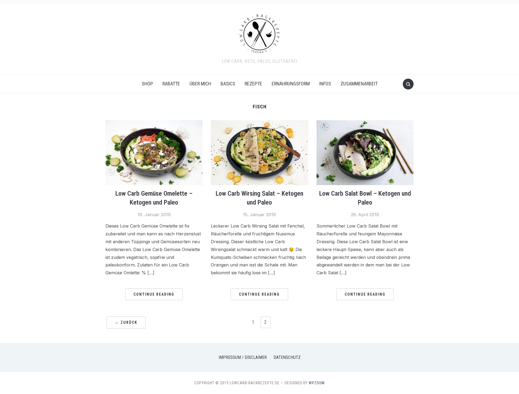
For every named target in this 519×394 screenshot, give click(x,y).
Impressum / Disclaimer (243, 357)
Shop (147, 83)
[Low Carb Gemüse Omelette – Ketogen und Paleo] (153, 123)
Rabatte (171, 83)
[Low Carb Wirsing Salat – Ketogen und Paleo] (259, 123)
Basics (228, 83)
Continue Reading (154, 294)
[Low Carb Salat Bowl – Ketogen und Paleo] (365, 123)
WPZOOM (317, 383)
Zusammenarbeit (359, 83)
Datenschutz (287, 357)
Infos (325, 83)
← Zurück (126, 322)
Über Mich (200, 83)
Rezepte (253, 83)
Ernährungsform (291, 83)
